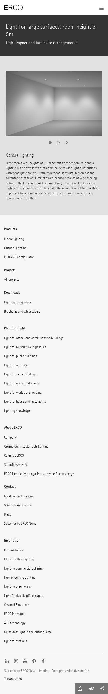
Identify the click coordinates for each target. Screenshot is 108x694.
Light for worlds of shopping (23, 392)
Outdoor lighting (15, 248)
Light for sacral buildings (20, 374)
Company (10, 437)
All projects (11, 279)
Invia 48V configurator (19, 257)
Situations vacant (15, 464)
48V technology (14, 623)
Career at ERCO (14, 455)
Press (7, 514)
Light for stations (15, 641)
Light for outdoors (16, 365)
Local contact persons (18, 496)
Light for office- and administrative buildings (33, 338)
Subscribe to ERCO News (20, 523)
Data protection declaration (70, 671)
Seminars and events (17, 505)
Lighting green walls (17, 586)
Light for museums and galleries (25, 347)
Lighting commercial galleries (23, 568)
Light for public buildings (20, 356)
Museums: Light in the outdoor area (28, 632)
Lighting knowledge (17, 410)
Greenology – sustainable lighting (26, 446)
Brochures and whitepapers (22, 311)
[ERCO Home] (13, 8)
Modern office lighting (19, 559)
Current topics (13, 550)
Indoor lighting (14, 239)
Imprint (44, 671)
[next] (65, 143)
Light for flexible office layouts (24, 596)
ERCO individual (14, 614)
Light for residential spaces (21, 383)
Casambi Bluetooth (16, 605)
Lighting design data (17, 302)
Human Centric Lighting (20, 577)
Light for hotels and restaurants (25, 401)
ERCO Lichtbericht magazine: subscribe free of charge (39, 474)
